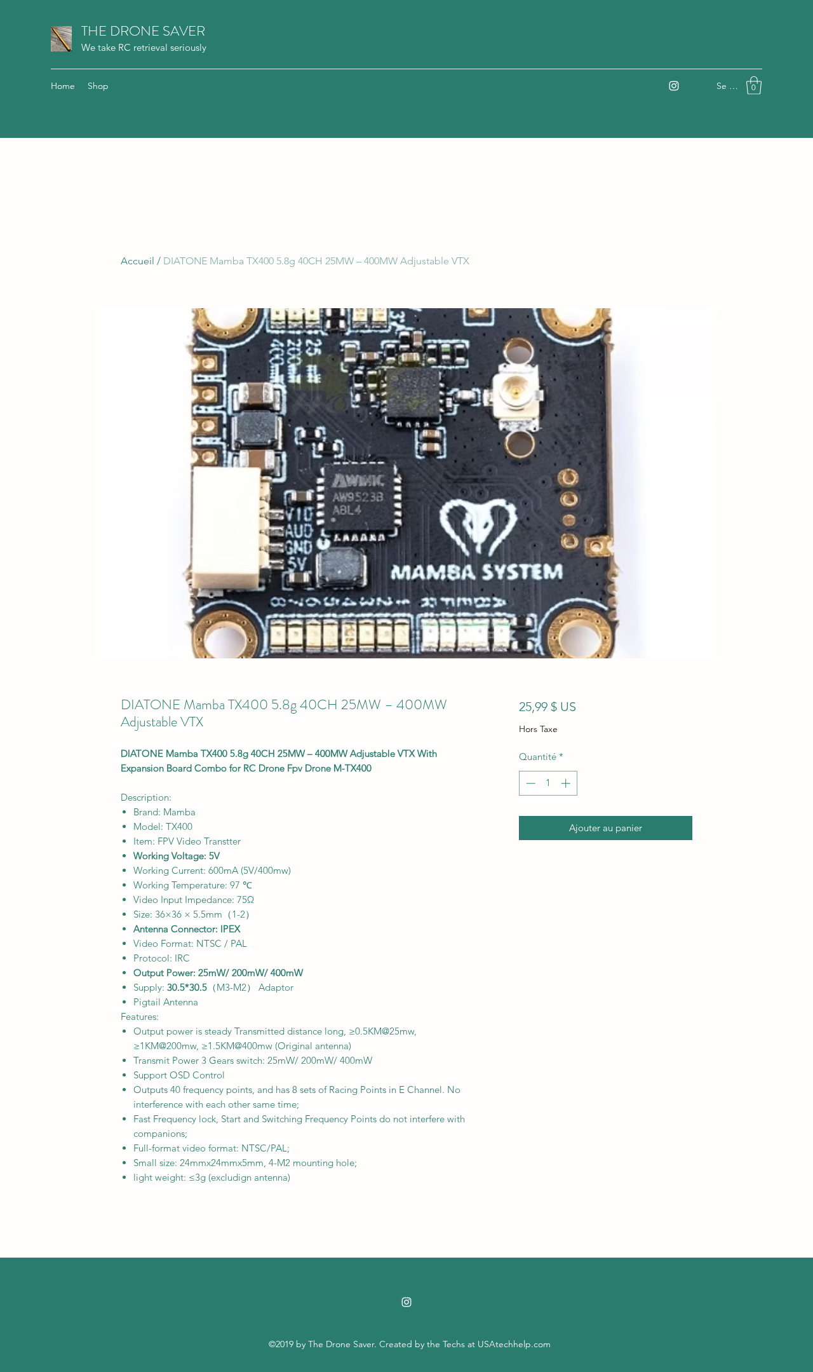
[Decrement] (529, 783)
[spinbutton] (547, 783)
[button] (754, 85)
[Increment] (566, 783)
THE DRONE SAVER (143, 31)
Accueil (137, 261)
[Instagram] (674, 85)
